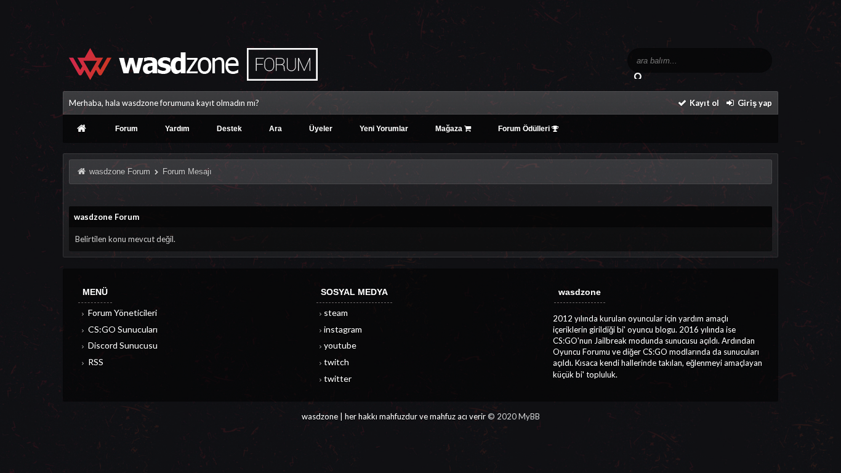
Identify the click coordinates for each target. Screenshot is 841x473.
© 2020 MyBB (514, 416)
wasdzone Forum (119, 171)
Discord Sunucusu (122, 345)
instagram (343, 329)
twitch (336, 362)
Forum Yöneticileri (121, 312)
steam (336, 312)
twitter (338, 378)
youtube (340, 345)
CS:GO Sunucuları (122, 329)
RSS (94, 362)
